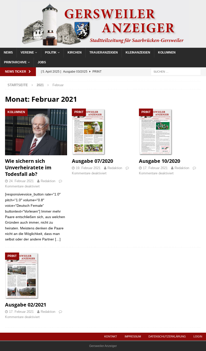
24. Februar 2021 (21, 181)
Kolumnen (167, 52)
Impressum (133, 336)
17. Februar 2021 (155, 168)
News (8, 52)
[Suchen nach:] (176, 71)
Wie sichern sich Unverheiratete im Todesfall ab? (28, 167)
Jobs (42, 62)
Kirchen (75, 52)
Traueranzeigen (103, 52)
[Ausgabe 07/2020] (103, 132)
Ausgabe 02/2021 (25, 304)
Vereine (27, 52)
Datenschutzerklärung (167, 336)
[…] (58, 239)
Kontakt (110, 336)
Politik (51, 52)
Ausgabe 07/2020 (92, 161)
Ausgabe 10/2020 (159, 161)
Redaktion (48, 181)
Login (197, 336)
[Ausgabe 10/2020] (170, 132)
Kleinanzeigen (138, 52)
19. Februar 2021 (88, 168)
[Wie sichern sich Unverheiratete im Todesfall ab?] (36, 132)
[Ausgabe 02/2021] (36, 276)
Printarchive (15, 62)
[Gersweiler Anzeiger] (103, 45)
